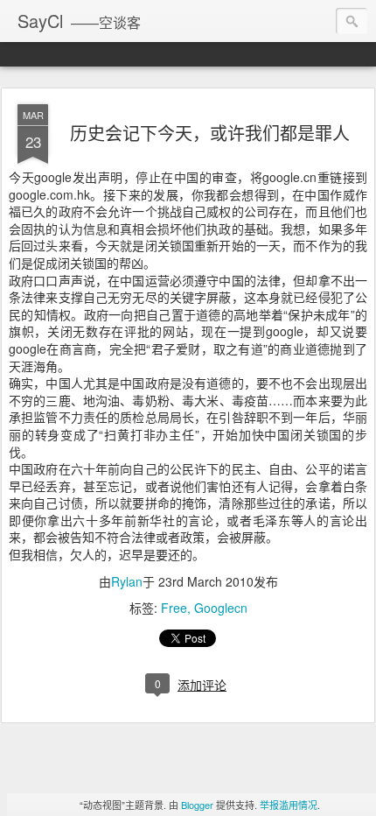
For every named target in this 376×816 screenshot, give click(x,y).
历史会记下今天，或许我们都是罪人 (210, 132)
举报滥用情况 (288, 805)
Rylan (127, 581)
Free (174, 607)
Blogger (197, 805)
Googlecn (220, 607)
